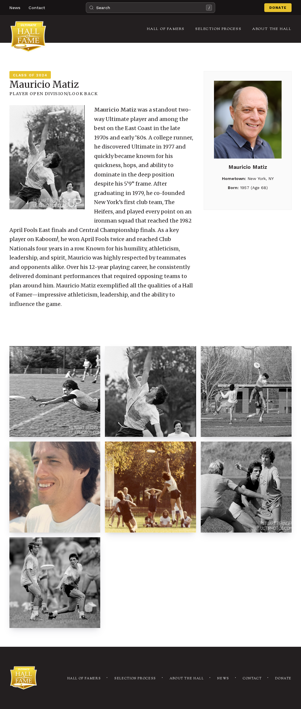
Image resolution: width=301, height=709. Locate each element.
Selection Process (135, 678)
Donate (278, 8)
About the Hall (187, 678)
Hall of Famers (84, 678)
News (14, 8)
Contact (37, 8)
